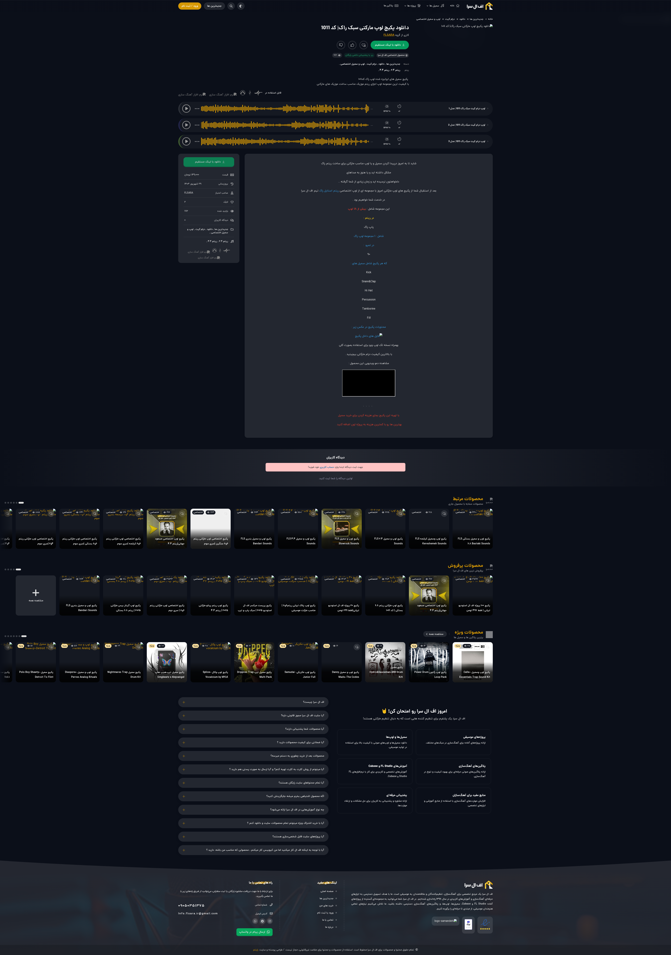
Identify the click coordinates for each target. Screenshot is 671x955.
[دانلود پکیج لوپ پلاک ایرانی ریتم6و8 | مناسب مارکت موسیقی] (298, 595)
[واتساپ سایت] (255, 921)
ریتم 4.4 (384, 70)
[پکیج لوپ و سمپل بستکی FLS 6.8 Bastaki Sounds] (473, 529)
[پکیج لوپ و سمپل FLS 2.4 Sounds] (385, 529)
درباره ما (329, 927)
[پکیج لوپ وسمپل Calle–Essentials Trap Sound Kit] (473, 662)
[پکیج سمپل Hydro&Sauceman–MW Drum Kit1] (385, 662)
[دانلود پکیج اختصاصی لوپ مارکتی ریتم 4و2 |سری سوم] (36, 529)
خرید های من (326, 905)
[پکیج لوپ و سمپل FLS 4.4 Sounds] (298, 529)
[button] (186, 108)
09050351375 (191, 905)
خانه (490, 19)
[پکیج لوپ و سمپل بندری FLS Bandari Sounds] (254, 529)
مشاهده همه (436, 634)
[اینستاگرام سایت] (270, 921)
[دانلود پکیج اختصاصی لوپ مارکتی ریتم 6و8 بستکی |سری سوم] (79, 529)
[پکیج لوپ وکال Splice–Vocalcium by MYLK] (210, 662)
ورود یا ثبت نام (325, 912)
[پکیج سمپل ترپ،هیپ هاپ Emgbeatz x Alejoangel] (167, 662)
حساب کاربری (327, 467)
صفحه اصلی (326, 891)
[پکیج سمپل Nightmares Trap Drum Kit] (123, 662)
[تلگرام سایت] (262, 921)
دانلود (462, 19)
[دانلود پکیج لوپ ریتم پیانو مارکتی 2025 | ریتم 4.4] (210, 595)
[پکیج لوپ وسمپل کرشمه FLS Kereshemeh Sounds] (429, 529)
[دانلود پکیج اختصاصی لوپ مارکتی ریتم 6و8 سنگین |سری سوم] (210, 529)
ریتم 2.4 (395, 70)
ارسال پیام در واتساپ (252, 932)
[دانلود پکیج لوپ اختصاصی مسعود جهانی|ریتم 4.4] (167, 529)
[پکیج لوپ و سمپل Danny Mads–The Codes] (342, 662)
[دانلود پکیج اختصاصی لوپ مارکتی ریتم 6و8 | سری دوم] (167, 595)
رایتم (255, 950)
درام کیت (450, 19)
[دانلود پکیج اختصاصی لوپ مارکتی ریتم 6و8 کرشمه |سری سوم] (123, 529)
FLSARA (389, 35)
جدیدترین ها (214, 6)
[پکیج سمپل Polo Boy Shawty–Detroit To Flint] (36, 662)
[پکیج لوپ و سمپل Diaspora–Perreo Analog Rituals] (79, 662)
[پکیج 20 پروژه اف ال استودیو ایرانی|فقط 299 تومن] (342, 595)
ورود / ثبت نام (190, 6)
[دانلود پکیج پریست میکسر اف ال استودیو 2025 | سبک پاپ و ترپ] (254, 595)
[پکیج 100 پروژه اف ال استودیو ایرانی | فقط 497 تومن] (473, 595)
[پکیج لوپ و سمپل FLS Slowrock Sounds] (342, 529)
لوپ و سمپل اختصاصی (428, 19)
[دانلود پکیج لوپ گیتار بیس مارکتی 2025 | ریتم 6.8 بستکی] (123, 595)
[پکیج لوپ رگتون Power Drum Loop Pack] (429, 662)
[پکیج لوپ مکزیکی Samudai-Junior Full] (298, 662)
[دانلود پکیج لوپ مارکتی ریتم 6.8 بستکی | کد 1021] (385, 595)
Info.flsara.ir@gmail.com (198, 914)
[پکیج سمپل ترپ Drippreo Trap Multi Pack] (254, 662)
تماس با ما (327, 920)
